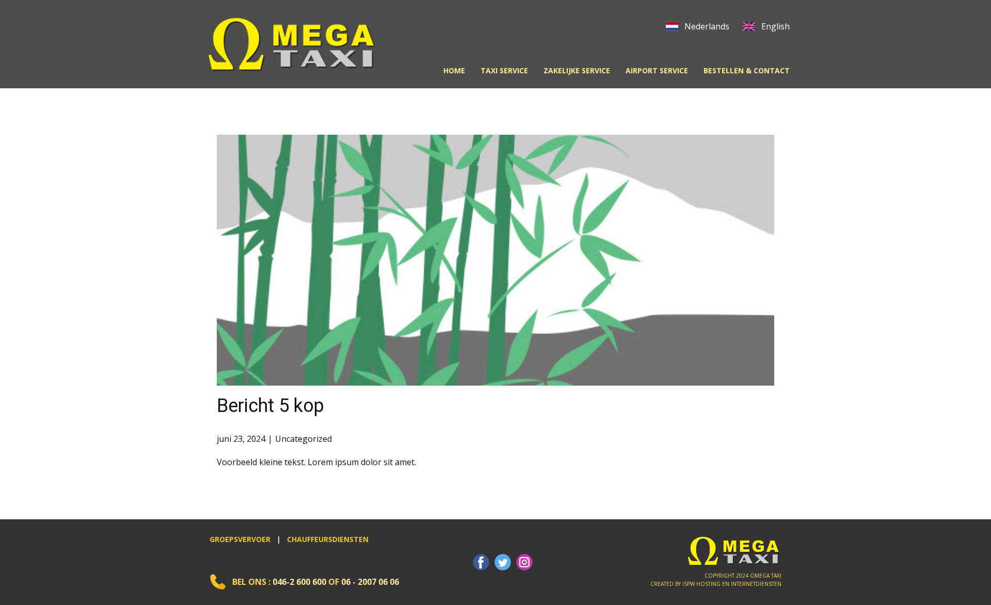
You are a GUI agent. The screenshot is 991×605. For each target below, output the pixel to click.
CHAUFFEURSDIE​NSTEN (328, 539)
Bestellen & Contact (747, 70)
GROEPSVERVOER (240, 539)
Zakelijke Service (577, 70)
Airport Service (657, 70)
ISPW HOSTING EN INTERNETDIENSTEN (731, 583)
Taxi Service (504, 70)
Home (454, 70)
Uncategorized (303, 438)
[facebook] (481, 562)
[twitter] (502, 562)
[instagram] (524, 562)
